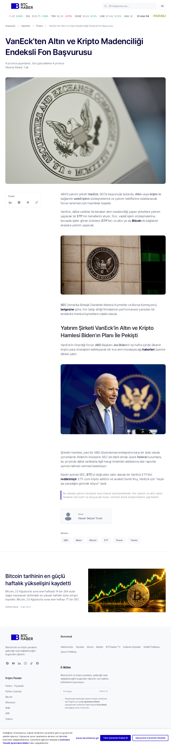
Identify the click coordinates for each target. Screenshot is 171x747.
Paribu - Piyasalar (14, 685)
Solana (8, 718)
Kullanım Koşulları (132, 646)
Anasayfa (10, 25)
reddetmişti (68, 479)
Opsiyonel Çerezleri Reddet (150, 737)
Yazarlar (80, 646)
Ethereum (10, 702)
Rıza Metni (102, 704)
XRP (7, 713)
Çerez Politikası (69, 651)
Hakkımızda (67, 646)
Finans (39, 25)
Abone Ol (103, 691)
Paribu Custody (13, 691)
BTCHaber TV (113, 646)
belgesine (67, 309)
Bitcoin (136, 220)
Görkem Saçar (11, 606)
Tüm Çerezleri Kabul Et (115, 737)
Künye (90, 646)
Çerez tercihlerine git (87, 738)
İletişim (99, 646)
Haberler (25, 25)
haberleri (148, 349)
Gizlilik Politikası (151, 646)
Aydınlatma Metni (92, 701)
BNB (7, 707)
